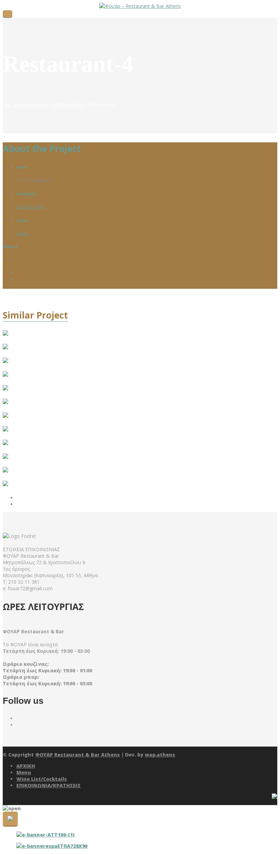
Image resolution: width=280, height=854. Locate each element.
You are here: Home (25, 104)
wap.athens (160, 754)
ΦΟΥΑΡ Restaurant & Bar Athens (77, 754)
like (22, 233)
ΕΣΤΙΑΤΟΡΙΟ (30, 207)
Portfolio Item (67, 104)
